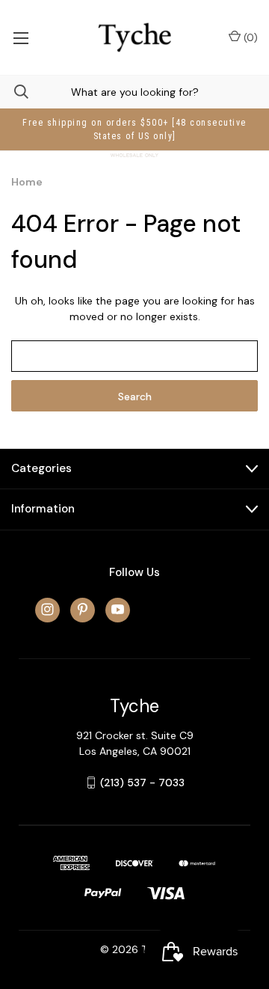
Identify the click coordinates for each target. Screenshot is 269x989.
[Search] (14, 91)
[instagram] (47, 609)
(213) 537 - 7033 (142, 782)
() (249, 37)
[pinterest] (82, 609)
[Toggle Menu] (20, 37)
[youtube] (117, 609)
